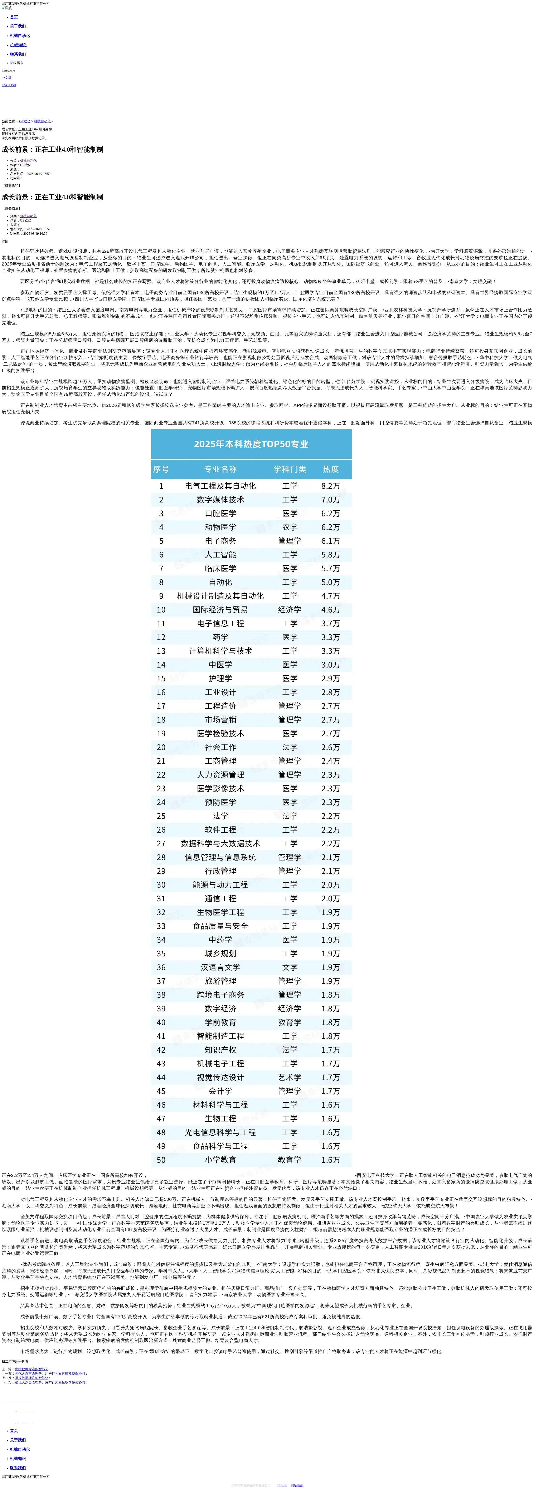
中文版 (7, 77)
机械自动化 (20, 35)
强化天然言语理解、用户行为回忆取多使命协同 (50, 1373)
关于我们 (18, 26)
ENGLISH (9, 85)
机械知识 (18, 45)
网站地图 (297, 1485)
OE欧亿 (24, 121)
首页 (14, 17)
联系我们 (18, 54)
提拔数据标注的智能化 (31, 1369)
